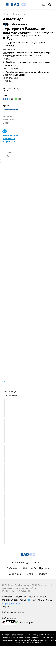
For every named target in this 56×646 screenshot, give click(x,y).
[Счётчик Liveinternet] (8, 622)
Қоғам (29, 573)
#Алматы (7, 117)
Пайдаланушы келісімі (13, 612)
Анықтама (15, 573)
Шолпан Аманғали (10, 109)
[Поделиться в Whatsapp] (16, 99)
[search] (50, 4)
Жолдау (42, 573)
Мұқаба (6, 14)
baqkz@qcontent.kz (11, 603)
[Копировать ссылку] (19, 99)
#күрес (6, 123)
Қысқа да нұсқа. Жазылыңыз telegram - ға (11, 139)
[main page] (25, 4)
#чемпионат (9, 120)
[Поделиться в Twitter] (12, 99)
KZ (43, 4)
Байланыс (12, 568)
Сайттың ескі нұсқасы (36, 568)
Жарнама (39, 562)
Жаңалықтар (19, 14)
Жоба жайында (20, 562)
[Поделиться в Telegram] (8, 99)
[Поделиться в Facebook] (4, 99)
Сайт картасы (9, 618)
